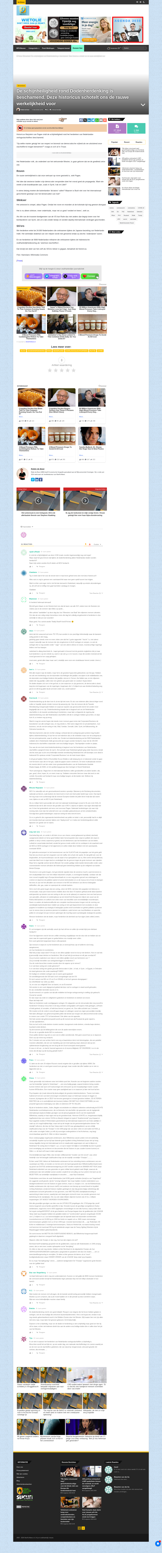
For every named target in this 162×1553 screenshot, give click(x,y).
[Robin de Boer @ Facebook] (40, 481)
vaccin (125, 219)
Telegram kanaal (63, 48)
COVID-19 (141, 208)
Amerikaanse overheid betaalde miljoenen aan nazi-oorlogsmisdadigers (52, 1386)
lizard (116, 1467)
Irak (49, 351)
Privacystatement (23, 1470)
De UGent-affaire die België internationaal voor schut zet (131, 188)
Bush (23, 351)
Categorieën (33, 48)
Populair (114, 142)
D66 (112, 211)
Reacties (139, 142)
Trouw (19, 261)
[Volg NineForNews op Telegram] (52, 276)
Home (20, 56)
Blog (18, 1481)
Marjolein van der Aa (121, 1477)
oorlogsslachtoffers (77, 351)
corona (111, 208)
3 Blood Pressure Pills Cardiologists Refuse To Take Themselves (31, 337)
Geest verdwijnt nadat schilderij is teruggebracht (27, 1385)
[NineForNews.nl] (21, 9)
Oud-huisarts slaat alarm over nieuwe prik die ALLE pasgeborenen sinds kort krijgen (133, 179)
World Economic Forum (127, 223)
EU (118, 211)
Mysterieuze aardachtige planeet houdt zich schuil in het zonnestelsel (51, 1438)
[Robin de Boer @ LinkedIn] (36, 481)
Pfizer (113, 215)
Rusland (126, 215)
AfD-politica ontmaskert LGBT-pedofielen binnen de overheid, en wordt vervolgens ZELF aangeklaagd (133, 160)
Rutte (92, 351)
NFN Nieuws (21, 48)
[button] (34, 276)
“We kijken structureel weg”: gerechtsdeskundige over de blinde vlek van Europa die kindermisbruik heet (133, 151)
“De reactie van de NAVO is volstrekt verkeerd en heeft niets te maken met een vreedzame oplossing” (62, 1412)
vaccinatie (133, 219)
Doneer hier (78, 48)
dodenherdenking (36, 351)
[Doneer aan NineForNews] (90, 276)
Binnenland (26, 56)
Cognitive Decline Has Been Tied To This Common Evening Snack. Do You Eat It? (31, 309)
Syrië (100, 351)
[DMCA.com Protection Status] (37, 1507)
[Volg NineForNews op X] (71, 276)
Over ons (20, 1467)
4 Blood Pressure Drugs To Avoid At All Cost (92, 336)
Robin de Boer (24, 110)
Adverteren (20, 1477)
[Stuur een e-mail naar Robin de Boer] (32, 481)
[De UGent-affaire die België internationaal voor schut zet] (114, 191)
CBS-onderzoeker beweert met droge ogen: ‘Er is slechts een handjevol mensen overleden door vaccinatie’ (86, 1386)
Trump (140, 215)
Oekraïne (139, 211)
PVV (119, 215)
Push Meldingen (48, 48)
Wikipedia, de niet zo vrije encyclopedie (93, 1411)
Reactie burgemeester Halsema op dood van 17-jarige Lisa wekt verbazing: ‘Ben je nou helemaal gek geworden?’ (86, 1438)
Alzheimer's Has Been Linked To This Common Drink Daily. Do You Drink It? (62, 337)
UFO (118, 219)
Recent (126, 142)
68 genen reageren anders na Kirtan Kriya (28, 1437)
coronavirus (131, 208)
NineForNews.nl (31, 342)
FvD (123, 211)
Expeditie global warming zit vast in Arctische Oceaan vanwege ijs (28, 1412)
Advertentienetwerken (24, 1484)
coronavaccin (121, 208)
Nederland (58, 351)
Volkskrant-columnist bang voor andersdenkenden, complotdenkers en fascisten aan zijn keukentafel (133, 169)
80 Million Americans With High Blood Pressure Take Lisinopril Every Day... (92, 309)
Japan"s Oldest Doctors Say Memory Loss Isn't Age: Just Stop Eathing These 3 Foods (62, 309)
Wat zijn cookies (22, 1474)
